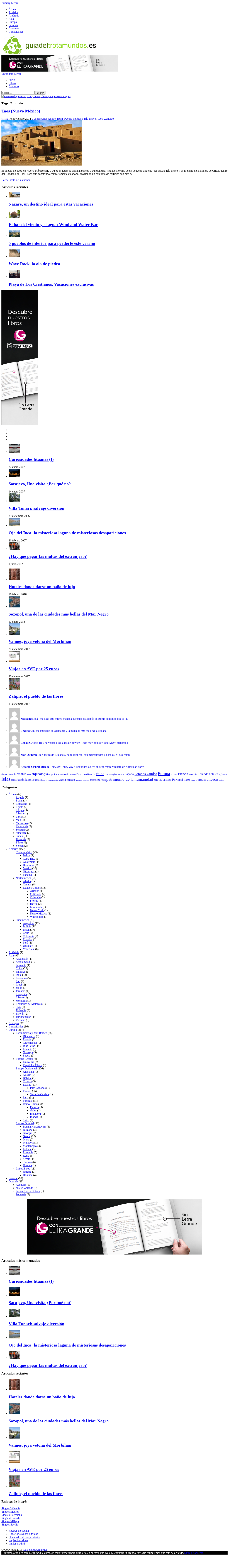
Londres (36, 779)
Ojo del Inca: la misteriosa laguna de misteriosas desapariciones (67, 533)
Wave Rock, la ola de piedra (34, 263)
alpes (29, 774)
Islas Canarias (38, 1087)
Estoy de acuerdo (193, 1552)
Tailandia (21, 1010)
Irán (18, 981)
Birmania (21, 965)
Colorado (35, 897)
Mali (18, 819)
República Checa (32, 1065)
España (129, 774)
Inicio (12, 79)
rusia (193, 780)
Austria (27, 1074)
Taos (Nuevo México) (20, 111)
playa (161, 780)
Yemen (20, 845)
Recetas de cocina (19, 1530)
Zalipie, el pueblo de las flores (36, 696)
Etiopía (20, 810)
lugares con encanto (49, 780)
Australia (21, 1184)
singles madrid (17, 1543)
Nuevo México (38, 913)
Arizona (34, 890)
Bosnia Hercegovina (34, 1126)
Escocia (34, 1107)
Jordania (20, 990)
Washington (36, 916)
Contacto (14, 86)
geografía (193, 774)
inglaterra (223, 774)
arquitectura (55, 773)
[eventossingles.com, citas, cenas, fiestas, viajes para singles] (35, 96)
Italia (25, 1097)
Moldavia (28, 1142)
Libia (19, 816)
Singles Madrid (10, 1511)
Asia (11, 18)
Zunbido (109, 118)
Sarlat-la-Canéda (39, 1094)
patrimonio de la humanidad (129, 779)
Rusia (26, 1155)
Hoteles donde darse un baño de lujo (42, 586)
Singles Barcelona (11, 1514)
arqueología (40, 774)
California (35, 894)
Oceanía (13, 25)
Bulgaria (28, 1129)
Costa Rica (29, 858)
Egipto (19, 806)
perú (156, 780)
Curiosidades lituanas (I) (31, 459)
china (100, 774)
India (18, 974)
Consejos (14, 28)
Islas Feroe (29, 1045)
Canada (27, 884)
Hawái (34, 903)
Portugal (177, 779)
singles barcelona (18, 1540)
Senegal (20, 829)
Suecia (26, 1055)
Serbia (26, 1158)
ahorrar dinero (7, 774)
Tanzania (21, 839)
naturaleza (95, 780)
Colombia (28, 936)
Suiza (26, 1120)
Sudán (19, 836)
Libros (12, 83)
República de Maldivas (29, 1003)
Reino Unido (30, 1103)
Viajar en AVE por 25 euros (34, 668)
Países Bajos (23, 1168)
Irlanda (34, 1116)
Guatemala (29, 861)
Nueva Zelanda (24, 1187)
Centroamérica (24, 852)
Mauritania (22, 826)
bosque (73, 774)
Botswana (21, 803)
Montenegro (30, 1145)
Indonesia (21, 978)
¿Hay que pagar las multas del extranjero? (48, 556)
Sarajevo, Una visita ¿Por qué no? (40, 484)
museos (79, 780)
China (19, 968)
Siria (18, 1007)
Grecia (26, 1136)
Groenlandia (30, 1042)
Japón (19, 987)
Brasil (79, 774)
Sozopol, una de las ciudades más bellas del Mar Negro (59, 614)
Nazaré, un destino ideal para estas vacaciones (51, 204)
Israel (19, 984)
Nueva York (37, 910)
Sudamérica (22, 919)
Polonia (27, 1149)
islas (6, 779)
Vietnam (20, 1020)
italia (14, 779)
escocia (121, 774)
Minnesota (36, 907)
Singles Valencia (10, 1508)
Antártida (14, 15)
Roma (187, 779)
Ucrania (27, 1165)
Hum (60, 118)
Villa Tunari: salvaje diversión (36, 508)
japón (21, 779)
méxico (86, 780)
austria (65, 774)
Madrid (62, 780)
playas (167, 779)
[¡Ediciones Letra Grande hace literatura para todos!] (59, 70)
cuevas (108, 774)
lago (28, 779)
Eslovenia (28, 1062)
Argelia (20, 797)
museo (71, 779)
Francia (183, 774)
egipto (114, 774)
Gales (33, 1110)
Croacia (27, 1081)
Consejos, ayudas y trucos (23, 1533)
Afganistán (22, 958)
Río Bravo (90, 118)
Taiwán (20, 1013)
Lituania (27, 1049)
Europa (13, 21)
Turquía (201, 779)
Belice (26, 855)
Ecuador (27, 939)
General (13, 1178)
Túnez (19, 842)
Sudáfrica (21, 832)
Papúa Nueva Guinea (28, 1191)
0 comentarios (39, 118)
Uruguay (28, 945)
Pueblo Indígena (73, 118)
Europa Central (24, 1058)
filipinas (174, 774)
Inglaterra (35, 1113)
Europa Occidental (26, 1068)
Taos (100, 118)
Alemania (28, 1071)
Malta (26, 1139)
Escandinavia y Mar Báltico (31, 1032)
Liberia (20, 813)
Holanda (202, 774)
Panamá (27, 874)
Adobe (52, 118)
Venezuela (29, 949)
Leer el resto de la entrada (15, 179)
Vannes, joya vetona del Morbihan (40, 641)
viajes (221, 780)
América (13, 12)
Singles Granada (10, 1518)
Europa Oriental (25, 1123)
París (103, 780)
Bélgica (27, 1078)
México (27, 868)
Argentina (28, 923)
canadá (86, 774)
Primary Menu (9, 2)
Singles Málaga (10, 1521)
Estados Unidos (146, 774)
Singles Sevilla (9, 1524)
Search (40, 92)
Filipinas (20, 971)
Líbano (20, 997)
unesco (212, 779)
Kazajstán (21, 994)
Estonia (27, 1039)
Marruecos (22, 823)
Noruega (28, 1052)
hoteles (213, 774)
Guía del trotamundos (35, 1549)
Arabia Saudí (23, 961)
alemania (20, 774)
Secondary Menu (11, 73)
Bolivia (27, 926)
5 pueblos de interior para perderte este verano (52, 243)
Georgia (27, 1133)
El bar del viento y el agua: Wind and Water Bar (53, 224)
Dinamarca (29, 1036)
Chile (26, 932)
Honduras (28, 865)
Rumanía (28, 1152)
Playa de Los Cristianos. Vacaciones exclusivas (51, 284)
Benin (19, 800)
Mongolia (21, 1000)
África (12, 9)
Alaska (27, 881)
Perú (25, 942)
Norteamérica (23, 878)
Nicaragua (29, 871)
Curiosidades (16, 31)
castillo (92, 774)
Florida (34, 900)
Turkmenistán (23, 1016)
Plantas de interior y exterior (24, 1537)
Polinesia (21, 1194)
